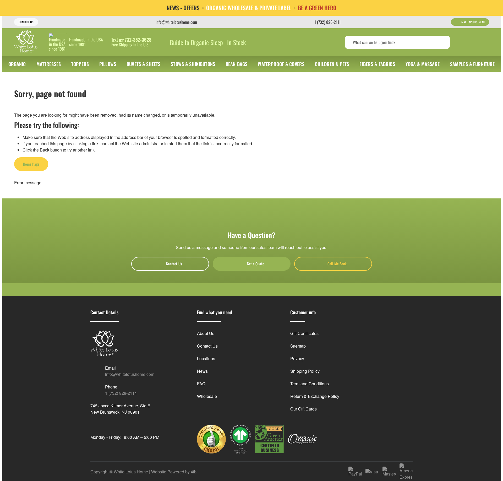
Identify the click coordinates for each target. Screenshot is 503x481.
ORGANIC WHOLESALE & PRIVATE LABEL (248, 7)
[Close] (495, 7)
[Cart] (483, 42)
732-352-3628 (138, 39)
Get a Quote (255, 263)
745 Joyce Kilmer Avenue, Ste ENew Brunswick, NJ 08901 (120, 409)
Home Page (31, 164)
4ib (193, 472)
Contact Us (26, 22)
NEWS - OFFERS (183, 7)
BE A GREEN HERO (317, 7)
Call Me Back (337, 263)
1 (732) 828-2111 (121, 393)
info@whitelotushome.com (129, 374)
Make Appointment (473, 22)
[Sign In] (463, 42)
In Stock (236, 42)
